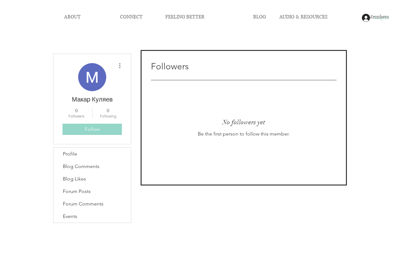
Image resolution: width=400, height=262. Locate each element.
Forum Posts (77, 191)
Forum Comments (83, 204)
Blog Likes (74, 179)
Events (70, 216)
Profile (70, 154)
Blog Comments (81, 166)
